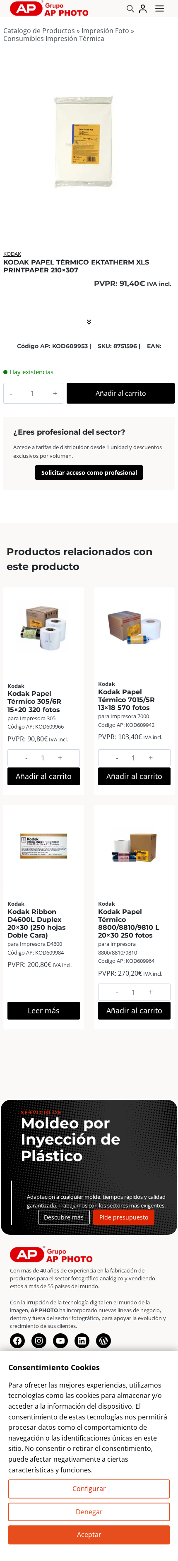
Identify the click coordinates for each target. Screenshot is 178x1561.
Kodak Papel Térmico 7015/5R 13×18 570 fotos (126, 700)
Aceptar (89, 1534)
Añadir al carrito (121, 393)
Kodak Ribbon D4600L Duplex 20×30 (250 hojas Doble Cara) (36, 924)
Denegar (89, 1511)
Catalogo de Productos (39, 30)
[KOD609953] (84, 143)
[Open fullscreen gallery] (157, 218)
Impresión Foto (105, 30)
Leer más (44, 1010)
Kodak (12, 253)
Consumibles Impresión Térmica (53, 38)
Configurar (89, 1488)
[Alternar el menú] (159, 8)
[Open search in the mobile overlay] (130, 8)
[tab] (85, 218)
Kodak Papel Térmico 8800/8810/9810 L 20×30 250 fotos (128, 924)
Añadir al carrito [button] (44, 776)
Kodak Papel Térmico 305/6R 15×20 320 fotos (34, 701)
